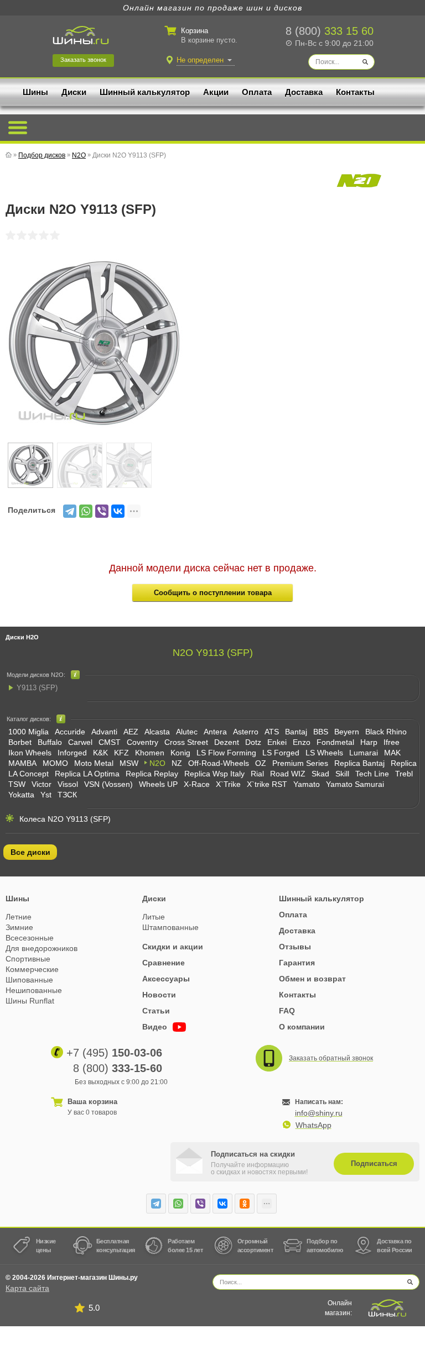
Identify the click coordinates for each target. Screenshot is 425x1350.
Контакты (355, 92)
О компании (302, 1026)
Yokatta (21, 794)
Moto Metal (93, 763)
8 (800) (330, 31)
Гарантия (297, 962)
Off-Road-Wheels (218, 763)
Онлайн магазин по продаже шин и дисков (212, 7)
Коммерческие (32, 969)
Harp (368, 742)
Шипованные (29, 979)
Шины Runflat (30, 1000)
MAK (392, 752)
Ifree (391, 742)
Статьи (156, 1010)
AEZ (130, 731)
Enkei (277, 742)
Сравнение (163, 962)
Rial (257, 773)
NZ (177, 763)
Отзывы (295, 946)
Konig (180, 752)
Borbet (20, 742)
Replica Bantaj (359, 763)
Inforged (72, 752)
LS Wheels (324, 752)
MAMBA (22, 763)
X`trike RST (267, 784)
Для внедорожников (41, 948)
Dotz (253, 742)
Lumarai (363, 752)
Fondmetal (335, 742)
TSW (16, 784)
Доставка (304, 92)
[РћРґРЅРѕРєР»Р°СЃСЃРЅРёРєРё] (245, 1204)
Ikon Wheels (29, 752)
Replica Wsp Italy (214, 773)
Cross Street (186, 742)
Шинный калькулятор (145, 92)
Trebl (404, 773)
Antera (215, 731)
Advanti (104, 731)
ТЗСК (67, 794)
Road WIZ (287, 773)
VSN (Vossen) (108, 784)
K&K (100, 752)
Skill (342, 773)
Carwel (80, 742)
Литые (153, 916)
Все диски (30, 852)
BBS (320, 731)
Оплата (257, 92)
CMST (110, 742)
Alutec (187, 731)
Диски (73, 92)
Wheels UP (158, 784)
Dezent (226, 742)
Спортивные (28, 958)
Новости (159, 994)
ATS (272, 731)
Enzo (301, 742)
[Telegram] (69, 511)
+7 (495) (114, 1053)
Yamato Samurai (355, 784)
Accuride (70, 731)
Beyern (346, 731)
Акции (216, 92)
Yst (45, 794)
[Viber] (101, 511)
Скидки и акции (172, 946)
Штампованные (170, 927)
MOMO (55, 763)
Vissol (68, 784)
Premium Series (300, 763)
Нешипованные (34, 990)
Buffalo (50, 742)
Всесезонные (30, 937)
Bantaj (296, 731)
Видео (155, 1026)
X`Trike (228, 784)
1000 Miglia (28, 731)
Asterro (245, 731)
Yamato (306, 784)
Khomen (149, 752)
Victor (41, 784)
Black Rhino (386, 731)
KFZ (121, 752)
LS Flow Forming (226, 752)
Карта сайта (27, 1288)
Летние (19, 916)
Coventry (142, 742)
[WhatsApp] (85, 511)
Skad (320, 773)
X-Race (197, 784)
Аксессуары (166, 978)
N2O (157, 763)
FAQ (287, 1010)
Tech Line (372, 773)
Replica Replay (152, 773)
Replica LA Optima (87, 773)
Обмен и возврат (312, 978)
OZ (260, 763)
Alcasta (157, 731)
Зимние (19, 927)
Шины (35, 92)
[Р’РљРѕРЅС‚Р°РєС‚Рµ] (118, 511)
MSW (129, 763)
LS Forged (280, 752)
